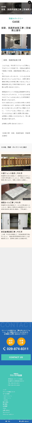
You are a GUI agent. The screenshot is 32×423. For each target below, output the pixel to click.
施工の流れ (5, 402)
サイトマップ (6, 412)
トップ (4, 389)
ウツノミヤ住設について (9, 391)
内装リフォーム (7, 398)
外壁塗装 (6, 400)
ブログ (4, 408)
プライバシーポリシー (8, 414)
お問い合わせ (6, 410)
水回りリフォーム (8, 396)
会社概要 (5, 406)
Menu (29, 2)
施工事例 (5, 404)
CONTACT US (16, 357)
